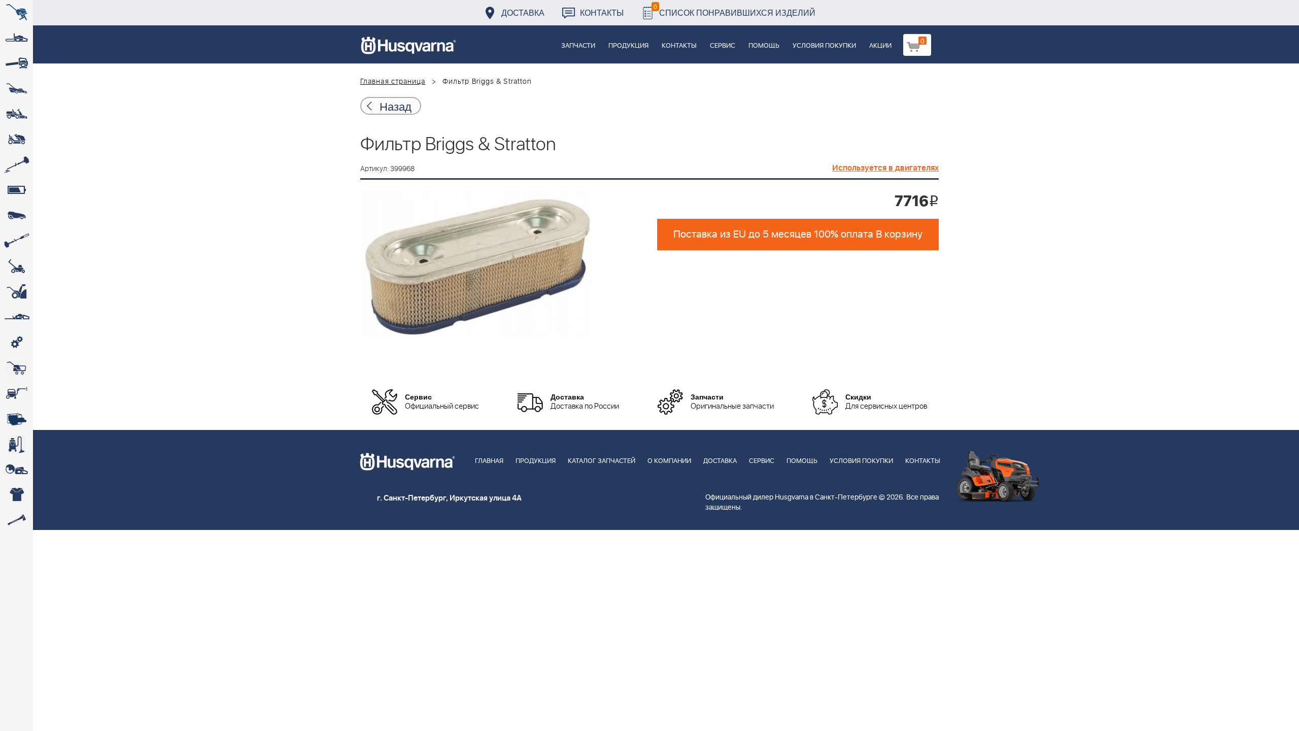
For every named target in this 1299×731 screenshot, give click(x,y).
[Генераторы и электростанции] (16, 368)
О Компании (669, 461)
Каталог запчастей (601, 461)
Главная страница (393, 82)
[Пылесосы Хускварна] (16, 444)
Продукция (628, 46)
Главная (489, 461)
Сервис (722, 46)
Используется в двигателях (885, 168)
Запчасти (578, 46)
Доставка (522, 12)
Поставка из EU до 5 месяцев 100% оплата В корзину (797, 234)
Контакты (602, 12)
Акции (880, 46)
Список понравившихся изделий (734, 10)
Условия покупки (824, 46)
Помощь (763, 46)
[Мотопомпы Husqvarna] (16, 418)
